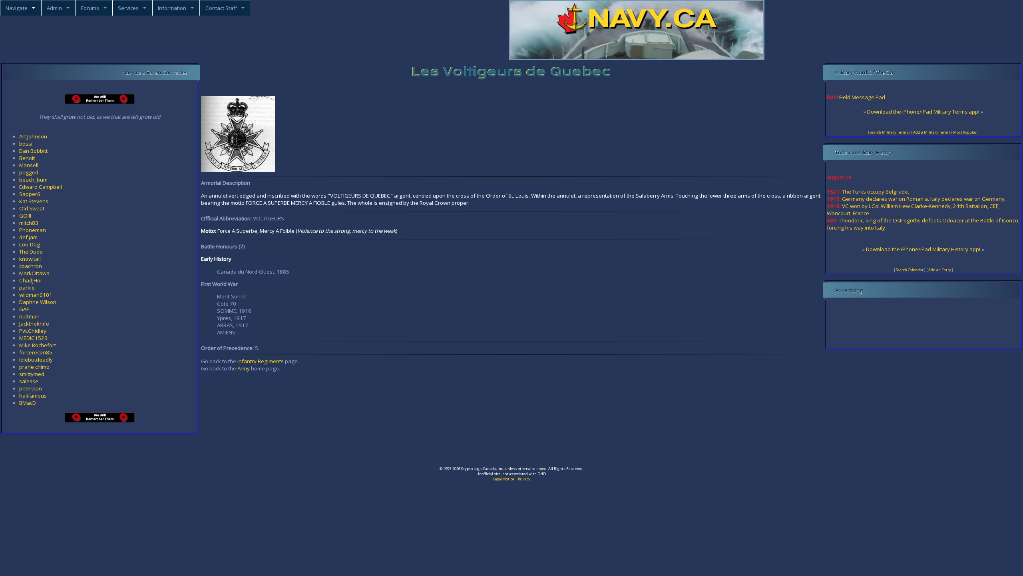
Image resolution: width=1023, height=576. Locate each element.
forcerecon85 (35, 352)
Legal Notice (503, 479)
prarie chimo (34, 366)
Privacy (524, 479)
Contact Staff (221, 8)
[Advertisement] (511, 453)
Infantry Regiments (260, 361)
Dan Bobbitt (33, 150)
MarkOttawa (34, 273)
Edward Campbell (40, 186)
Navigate (17, 8)
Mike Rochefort (37, 345)
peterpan (30, 388)
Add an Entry (939, 269)
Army (243, 368)
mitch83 (28, 222)
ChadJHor (30, 280)
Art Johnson (33, 136)
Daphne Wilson (37, 302)
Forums (90, 8)
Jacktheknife (34, 323)
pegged (28, 172)
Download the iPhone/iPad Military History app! (923, 249)
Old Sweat (31, 208)
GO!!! (25, 215)
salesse (28, 381)
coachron (30, 266)
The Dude (31, 251)
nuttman (29, 316)
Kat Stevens (33, 201)
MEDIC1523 (33, 338)
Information (172, 8)
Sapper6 (29, 194)
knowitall (30, 258)
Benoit (27, 158)
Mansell (28, 165)
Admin (54, 8)
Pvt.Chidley (32, 330)
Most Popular (965, 132)
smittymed (31, 374)
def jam (28, 237)
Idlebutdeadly (36, 359)
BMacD (27, 402)
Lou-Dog (29, 244)
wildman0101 (35, 294)
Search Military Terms (889, 132)
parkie (27, 287)
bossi (25, 143)
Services (128, 8)
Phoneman (32, 230)
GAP (24, 309)
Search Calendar (909, 269)
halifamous (33, 395)
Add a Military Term (930, 132)
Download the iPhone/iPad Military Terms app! (923, 111)
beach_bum (33, 179)
